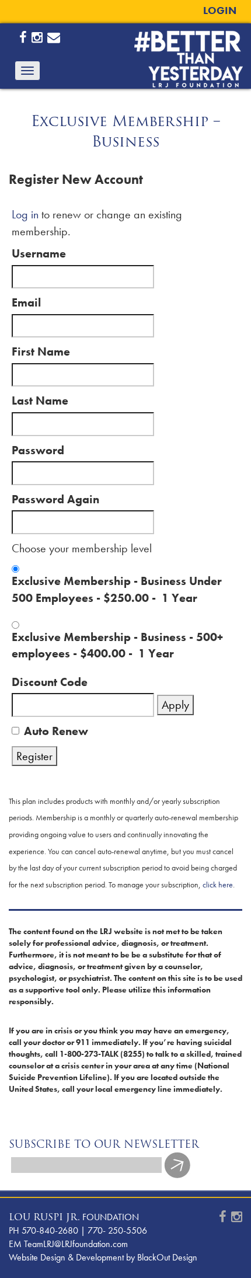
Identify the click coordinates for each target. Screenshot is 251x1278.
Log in (25, 214)
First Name (41, 351)
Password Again (55, 499)
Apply (175, 704)
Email (26, 302)
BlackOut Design (167, 1257)
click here (218, 884)
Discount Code (50, 682)
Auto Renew (56, 731)
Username (39, 253)
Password (38, 450)
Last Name (40, 400)
